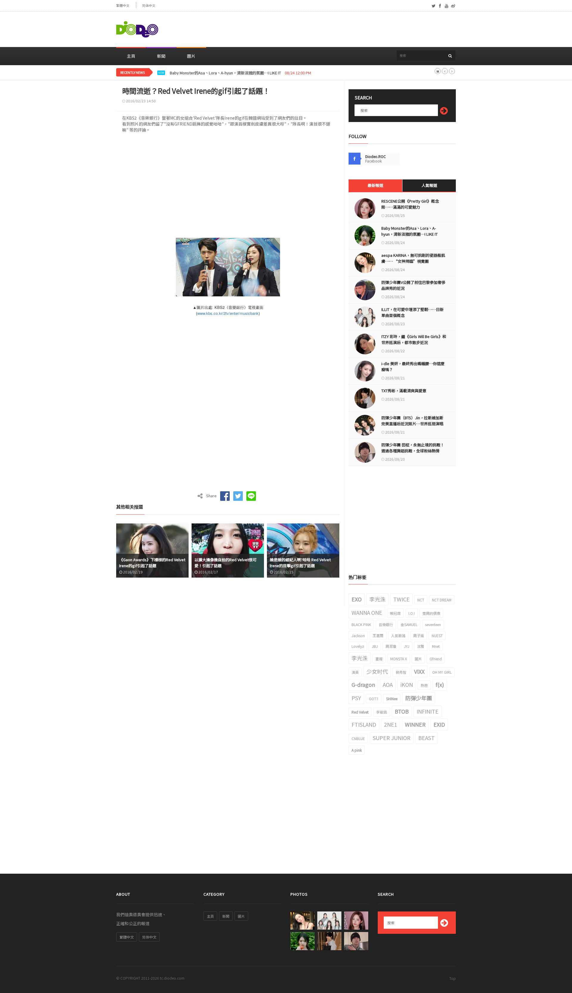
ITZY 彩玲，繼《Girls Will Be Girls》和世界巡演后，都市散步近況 (413, 339)
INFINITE (427, 711)
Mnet (436, 646)
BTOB (402, 711)
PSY (356, 698)
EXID (439, 724)
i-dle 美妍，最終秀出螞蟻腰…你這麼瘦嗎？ (412, 366)
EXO (357, 599)
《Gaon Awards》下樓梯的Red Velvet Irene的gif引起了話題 (152, 562)
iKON (406, 684)
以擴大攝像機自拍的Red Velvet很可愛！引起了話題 (226, 562)
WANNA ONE (367, 612)
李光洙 (377, 599)
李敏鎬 (381, 711)
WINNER (415, 724)
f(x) (440, 684)
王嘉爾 (378, 635)
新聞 (161, 56)
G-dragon (363, 684)
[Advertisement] (347, 29)
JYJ (406, 646)
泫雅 (420, 646)
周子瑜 (418, 635)
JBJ (375, 646)
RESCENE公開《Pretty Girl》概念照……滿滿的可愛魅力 (410, 204)
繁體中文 (122, 5)
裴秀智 (401, 672)
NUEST (437, 635)
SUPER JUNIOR (392, 738)
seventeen (433, 624)
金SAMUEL (409, 624)
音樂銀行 (386, 624)
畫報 (379, 658)
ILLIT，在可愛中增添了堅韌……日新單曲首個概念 (412, 312)
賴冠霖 (395, 613)
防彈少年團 (418, 698)
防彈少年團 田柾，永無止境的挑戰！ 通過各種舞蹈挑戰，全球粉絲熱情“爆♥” (412, 450)
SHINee (391, 698)
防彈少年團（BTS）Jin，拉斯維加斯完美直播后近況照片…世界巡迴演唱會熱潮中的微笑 (412, 423)
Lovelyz (358, 646)
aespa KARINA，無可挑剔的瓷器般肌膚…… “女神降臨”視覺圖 (413, 258)
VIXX (419, 671)
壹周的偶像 (431, 613)
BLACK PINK (361, 624)
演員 (355, 672)
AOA (388, 684)
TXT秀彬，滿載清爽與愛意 (403, 390)
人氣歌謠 (398, 635)
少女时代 (377, 671)
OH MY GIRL (442, 672)
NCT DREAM (441, 599)
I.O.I (411, 613)
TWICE (401, 599)
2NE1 (390, 724)
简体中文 (148, 5)
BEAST (426, 738)
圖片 (191, 56)
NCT (420, 599)
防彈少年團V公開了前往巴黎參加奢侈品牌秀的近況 (413, 285)
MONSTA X (398, 658)
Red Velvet (360, 711)
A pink (357, 750)
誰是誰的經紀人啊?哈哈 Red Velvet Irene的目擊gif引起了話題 (300, 562)
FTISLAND (364, 724)
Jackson (358, 635)
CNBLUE (358, 738)
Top (452, 978)
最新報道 (375, 185)
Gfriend (436, 658)
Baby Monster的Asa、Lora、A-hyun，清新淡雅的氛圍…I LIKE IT (409, 231)
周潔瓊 (391, 646)
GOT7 (373, 698)
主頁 (131, 56)
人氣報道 (429, 185)
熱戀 (424, 685)
